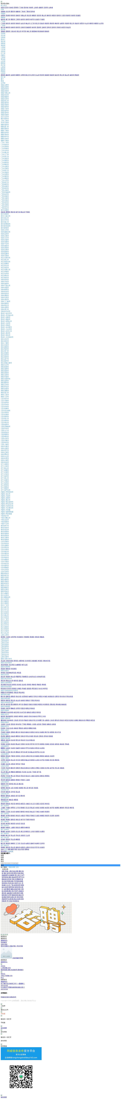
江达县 (8, 724)
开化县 (18, 835)
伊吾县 (19, 672)
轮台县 (9, 684)
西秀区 (8, 212)
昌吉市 (3, 676)
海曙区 (3, 811)
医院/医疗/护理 (7, 895)
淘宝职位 (5, 883)
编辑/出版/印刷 (15, 889)
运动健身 (11, 875)
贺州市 (53, 27)
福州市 (3, 19)
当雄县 (25, 716)
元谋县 (37, 803)
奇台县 (13, 676)
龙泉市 (42, 847)
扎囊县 (8, 732)
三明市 (18, 19)
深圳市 (13, 23)
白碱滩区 (18, 665)
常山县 (13, 835)
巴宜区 (3, 728)
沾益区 (8, 748)
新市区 (16, 661)
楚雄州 (76, 75)
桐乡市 (32, 819)
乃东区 (3, 732)
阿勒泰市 (4, 712)
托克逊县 (14, 668)
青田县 (8, 847)
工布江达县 (9, 728)
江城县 (32, 776)
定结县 (61, 720)
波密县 (25, 728)
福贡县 (8, 792)
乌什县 (40, 688)
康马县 (56, 720)
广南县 (34, 772)
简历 (15, 849)
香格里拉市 (4, 800)
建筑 (10, 877)
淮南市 (18, 15)
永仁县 (32, 803)
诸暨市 (22, 827)
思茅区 (3, 776)
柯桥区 (8, 827)
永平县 (42, 760)
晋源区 (32, 637)
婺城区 (3, 831)
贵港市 (39, 27)
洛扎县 (37, 732)
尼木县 (30, 716)
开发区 (22, 780)
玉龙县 (8, 764)
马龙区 (13, 748)
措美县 (32, 732)
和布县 (32, 708)
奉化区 (27, 811)
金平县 (52, 768)
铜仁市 (29, 31)
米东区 (40, 661)
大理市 (3, 760)
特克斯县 (46, 704)
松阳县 (22, 847)
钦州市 (34, 27)
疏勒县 (13, 696)
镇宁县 (18, 212)
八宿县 (34, 724)
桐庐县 (72, 807)
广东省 (21, 7)
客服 (6, 871)
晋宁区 (32, 744)
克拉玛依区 (4, 665)
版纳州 (47, 75)
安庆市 (39, 15)
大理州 (22, 75)
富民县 (57, 744)
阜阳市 (53, 15)
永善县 (27, 756)
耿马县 (31, 788)
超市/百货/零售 (12, 873)
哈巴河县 (17, 712)
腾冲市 (22, 796)
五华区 (8, 744)
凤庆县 (8, 788)
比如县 (13, 736)
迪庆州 (72, 75)
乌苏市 (8, 708)
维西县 (16, 800)
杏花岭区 (20, 637)
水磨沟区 (22, 661)
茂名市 (42, 23)
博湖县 (44, 684)
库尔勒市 (4, 684)
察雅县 (29, 724)
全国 (2, 7)
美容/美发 (20, 873)
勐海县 (8, 780)
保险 (21, 893)
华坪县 (18, 764)
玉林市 (44, 27)
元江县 (42, 752)
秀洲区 (8, 819)
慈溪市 (47, 811)
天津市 (45, 7)
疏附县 (8, 696)
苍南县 (32, 815)
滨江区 (27, 807)
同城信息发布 (5, 997)
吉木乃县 (23, 712)
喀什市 (3, 696)
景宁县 (37, 847)
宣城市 (78, 15)
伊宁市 (3, 704)
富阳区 (42, 807)
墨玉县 (13, 700)
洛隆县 (49, 724)
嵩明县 (42, 744)
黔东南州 (41, 31)
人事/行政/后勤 (13, 871)
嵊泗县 (18, 839)
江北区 (8, 811)
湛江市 (37, 23)
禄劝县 (62, 744)
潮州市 (91, 23)
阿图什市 (4, 692)
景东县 (18, 776)
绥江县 (32, 756)
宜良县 (52, 744)
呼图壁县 (19, 676)
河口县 (57, 768)
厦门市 (8, 19)
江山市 (27, 835)
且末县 (24, 684)
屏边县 (22, 768)
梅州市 (57, 23)
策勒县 (27, 700)
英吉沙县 (19, 696)
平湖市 (27, 819)
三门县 (18, 843)
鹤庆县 (57, 760)
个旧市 (3, 768)
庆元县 (32, 847)
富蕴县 (33, 712)
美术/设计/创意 (13, 883)
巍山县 (27, 760)
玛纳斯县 (25, 676)
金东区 (8, 831)
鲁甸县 (8, 756)
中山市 (86, 23)
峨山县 (32, 752)
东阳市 (37, 831)
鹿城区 (3, 815)
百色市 (49, 27)
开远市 (8, 768)
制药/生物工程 (11, 897)
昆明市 (16, 7)
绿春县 (62, 768)
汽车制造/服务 (18, 881)
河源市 (67, 23)
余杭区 (37, 807)
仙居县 (27, 843)
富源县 (22, 748)
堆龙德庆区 (9, 716)
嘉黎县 (8, 736)
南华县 (18, 803)
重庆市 (13, 11)
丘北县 (29, 772)
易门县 (27, 752)
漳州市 (27, 19)
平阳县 (27, 815)
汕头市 (22, 23)
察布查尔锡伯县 (61, 704)
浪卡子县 (58, 732)
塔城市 (3, 708)
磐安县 (27, 831)
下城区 (8, 807)
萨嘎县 (87, 720)
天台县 (22, 843)
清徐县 (37, 637)
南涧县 (32, 760)
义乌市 (32, 831)
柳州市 (8, 27)
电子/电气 (15, 891)
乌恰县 (16, 692)
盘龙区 (13, 744)
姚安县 (22, 803)
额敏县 (13, 708)
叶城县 (45, 696)
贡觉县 (13, 724)
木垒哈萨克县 (40, 676)
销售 (3, 871)
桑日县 (18, 732)
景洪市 (3, 780)
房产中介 (21, 877)
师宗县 (37, 748)
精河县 (16, 680)
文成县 (37, 815)
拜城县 (24, 688)
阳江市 (72, 23)
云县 (12, 788)
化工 (19, 883)
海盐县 (18, 819)
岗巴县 (92, 720)
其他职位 (16, 901)
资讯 (22, 849)
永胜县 (13, 764)
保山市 (67, 75)
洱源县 (47, 760)
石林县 (47, 744)
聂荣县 (18, 736)
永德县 (16, 788)
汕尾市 (62, 23)
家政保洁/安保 (6, 879)
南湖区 (3, 819)
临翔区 (3, 788)
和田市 (3, 700)
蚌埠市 (13, 15)
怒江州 (62, 75)
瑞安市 (47, 815)
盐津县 (18, 756)
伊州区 (3, 672)
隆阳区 (3, 796)
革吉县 (22, 740)
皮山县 (18, 700)
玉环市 (42, 843)
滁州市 (49, 15)
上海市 (36, 7)
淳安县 (67, 807)
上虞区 (13, 827)
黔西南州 (35, 31)
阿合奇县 (22, 692)
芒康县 (44, 724)
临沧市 (57, 75)
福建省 (18, 11)
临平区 (52, 807)
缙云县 (13, 847)
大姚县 (27, 803)
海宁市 (22, 819)
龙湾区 (8, 815)
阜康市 (8, 676)
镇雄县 (37, 756)
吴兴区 (3, 823)
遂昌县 (18, 847)
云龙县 (37, 760)
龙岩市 (37, 19)
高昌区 (3, 668)
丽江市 (27, 75)
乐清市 (52, 815)
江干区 (18, 807)
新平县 (37, 752)
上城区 (3, 807)
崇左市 (68, 27)
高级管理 (5, 899)
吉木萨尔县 (32, 676)
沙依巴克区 (9, 661)
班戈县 (36, 736)
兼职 (12, 849)
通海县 (18, 752)
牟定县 (13, 803)
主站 (2, 849)
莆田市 (13, 19)
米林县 (16, 728)
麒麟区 (3, 748)
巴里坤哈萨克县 (11, 672)
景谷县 (22, 776)
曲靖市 (8, 75)
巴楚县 (56, 696)
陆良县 (32, 748)
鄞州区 (22, 811)
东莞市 (81, 23)
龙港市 (57, 815)
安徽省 (3, 11)
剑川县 (52, 760)
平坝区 (27, 212)
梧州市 (18, 27)
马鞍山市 (23, 15)
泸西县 (37, 768)
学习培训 (10, 901)
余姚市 (42, 811)
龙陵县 (13, 796)
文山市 (3, 772)
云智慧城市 (15, 1000)
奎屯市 (8, 704)
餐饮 (20, 871)
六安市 (63, 15)
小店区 (8, 637)
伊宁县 (21, 704)
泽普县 (40, 696)
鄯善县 (8, 668)
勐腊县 (13, 780)
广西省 (27, 11)
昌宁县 (18, 796)
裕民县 (27, 708)
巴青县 (41, 736)
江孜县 (16, 720)
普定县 (13, 212)
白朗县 (47, 720)
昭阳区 (3, 756)
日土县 (27, 740)
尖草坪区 (14, 637)
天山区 (3, 661)
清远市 (76, 23)
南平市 (32, 19)
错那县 (52, 732)
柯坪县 (45, 688)
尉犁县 (14, 684)
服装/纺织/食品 (17, 895)
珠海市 (18, 23)
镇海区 (18, 811)
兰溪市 (13, 831)
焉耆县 (29, 684)
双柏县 (8, 803)
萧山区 (32, 807)
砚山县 (8, 772)
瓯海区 (13, 815)
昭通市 (18, 75)
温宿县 (29, 688)
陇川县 (21, 784)
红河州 (32, 75)
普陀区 (8, 839)
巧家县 (13, 756)
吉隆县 (76, 720)
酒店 (5, 873)
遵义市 (19, 31)
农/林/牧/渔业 (12, 899)
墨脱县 (21, 728)
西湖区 (22, 807)
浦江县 (22, 831)
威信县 (47, 756)
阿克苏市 (4, 688)
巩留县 (30, 704)
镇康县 (21, 788)
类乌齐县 (19, 724)
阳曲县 (42, 637)
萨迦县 (25, 720)
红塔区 (3, 752)
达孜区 (16, 716)
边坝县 (53, 724)
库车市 (9, 688)
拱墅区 (13, 807)
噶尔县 (32, 740)
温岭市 (32, 843)
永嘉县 (22, 815)
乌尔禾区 (12, 665)
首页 (5, 849)
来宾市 (63, 27)
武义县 (18, 831)
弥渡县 (22, 760)
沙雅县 (19, 688)
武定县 (42, 803)
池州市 (73, 15)
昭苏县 (40, 704)
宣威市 (18, 748)
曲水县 (35, 716)
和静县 (34, 684)
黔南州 (47, 31)
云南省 (50, 7)
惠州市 (52, 23)
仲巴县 (66, 720)
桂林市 (13, 27)
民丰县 (37, 700)
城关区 (3, 716)
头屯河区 (28, 661)
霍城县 (25, 704)
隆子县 (47, 732)
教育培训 (12, 887)
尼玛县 (45, 736)
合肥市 (3, 15)
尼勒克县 (53, 704)
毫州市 (68, 15)
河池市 (58, 27)
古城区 (3, 764)
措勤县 (3, 740)
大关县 (22, 756)
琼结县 (22, 732)
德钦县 (11, 800)
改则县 (8, 740)
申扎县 (27, 736)
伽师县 (30, 696)
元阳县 (42, 768)
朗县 (34, 728)
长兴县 (18, 823)
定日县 (21, 720)
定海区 (3, 839)
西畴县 (13, 772)
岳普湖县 (25, 696)
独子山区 (25, 665)
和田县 (8, 700)
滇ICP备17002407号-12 (28, 1000)
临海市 (37, 843)
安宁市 (37, 744)
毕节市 (24, 31)
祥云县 (13, 760)
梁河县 (11, 784)
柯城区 (3, 835)
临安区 (47, 807)
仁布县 (52, 720)
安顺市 (3, 31)
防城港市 (28, 27)
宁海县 (37, 811)
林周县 (21, 716)
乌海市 (31, 7)
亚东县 (71, 720)
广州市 (3, 23)
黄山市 (44, 15)
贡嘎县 (13, 732)
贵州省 (26, 7)
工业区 (27, 780)
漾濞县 (8, 760)
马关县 (24, 772)
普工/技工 (18, 875)
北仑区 (13, 811)
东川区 (27, 744)
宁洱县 (8, 776)
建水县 (27, 768)
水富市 (52, 756)
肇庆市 (47, 23)
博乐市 (3, 680)
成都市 (41, 7)
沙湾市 (18, 708)
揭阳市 (96, 23)
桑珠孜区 (4, 720)
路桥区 (13, 843)
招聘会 (27, 849)
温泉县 (21, 680)
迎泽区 (3, 637)
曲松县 (27, 732)
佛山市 (27, 23)
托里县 (22, 708)
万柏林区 (26, 637)
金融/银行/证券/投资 (13, 893)
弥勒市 (18, 768)
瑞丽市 (3, 784)
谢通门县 (41, 720)
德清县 (13, 823)
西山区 (18, 744)
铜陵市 (34, 15)
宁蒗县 (22, 764)
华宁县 (22, 752)
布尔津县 (10, 712)
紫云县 (22, 212)
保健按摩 (5, 875)
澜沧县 (42, 776)
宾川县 (18, 760)
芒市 (7, 784)
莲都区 (3, 847)
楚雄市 (3, 803)
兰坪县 (13, 792)
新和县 (14, 688)
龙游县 (22, 835)
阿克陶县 (10, 692)
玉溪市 (13, 75)
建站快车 (13, 997)
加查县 (42, 732)
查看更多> (4, 940)
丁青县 (24, 724)
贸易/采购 (10, 881)
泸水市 (3, 792)
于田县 (32, 700)
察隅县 (30, 728)
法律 (5, 889)
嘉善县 (13, 819)
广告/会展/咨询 (15, 885)
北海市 (22, 27)
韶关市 (8, 23)
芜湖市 (8, 15)
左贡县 (39, 724)
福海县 (28, 712)
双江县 (26, 788)
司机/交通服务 (16, 879)
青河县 (38, 712)
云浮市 (101, 23)
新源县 (35, 704)
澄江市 (13, 752)
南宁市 (3, 27)
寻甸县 (67, 744)
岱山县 (13, 839)
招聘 (9, 849)
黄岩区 (8, 843)
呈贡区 (22, 744)
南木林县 (10, 720)
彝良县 (42, 756)
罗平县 (27, 748)
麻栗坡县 (19, 772)
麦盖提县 (51, 696)
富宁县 (39, 772)
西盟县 (47, 776)
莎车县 (35, 696)
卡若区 (3, 724)
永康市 (42, 831)
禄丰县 (47, 803)
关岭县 (11, 7)
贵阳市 (8, 31)
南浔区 (8, 823)
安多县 (22, 736)
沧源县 (36, 788)
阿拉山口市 (9, 680)
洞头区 (18, 815)
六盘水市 (14, 31)
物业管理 (15, 877)
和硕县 (39, 684)
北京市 (6, 7)
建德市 (62, 807)
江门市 (32, 23)
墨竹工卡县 (42, 716)
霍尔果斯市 (14, 704)
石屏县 (32, 768)
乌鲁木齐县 (46, 661)
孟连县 (37, 776)
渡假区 (18, 780)
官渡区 (3, 744)
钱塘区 (57, 807)
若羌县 (19, 684)
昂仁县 (35, 720)
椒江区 (3, 843)
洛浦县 (22, 700)
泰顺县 (42, 815)
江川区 (8, 752)
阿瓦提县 (35, 688)
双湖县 (50, 736)
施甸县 (8, 796)
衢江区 (8, 835)
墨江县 (13, 776)
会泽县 (42, 748)
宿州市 (58, 15)
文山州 (37, 75)
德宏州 (52, 75)
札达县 (13, 740)
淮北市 (29, 15)
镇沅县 (27, 776)
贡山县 (18, 792)
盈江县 (16, 784)
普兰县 (18, 740)
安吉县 (22, 823)
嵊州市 (27, 827)
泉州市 (22, 19)
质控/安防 (20, 897)
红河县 (47, 768)
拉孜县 (30, 720)
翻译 (8, 889)
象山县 (32, 811)
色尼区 (3, 736)
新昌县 (18, 827)
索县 (31, 736)
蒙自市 (13, 768)
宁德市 (42, 19)
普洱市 (42, 75)
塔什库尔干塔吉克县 (66, 696)
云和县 (27, 847)
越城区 (3, 827)
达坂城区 (34, 661)
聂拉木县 (82, 720)
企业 (19, 849)
